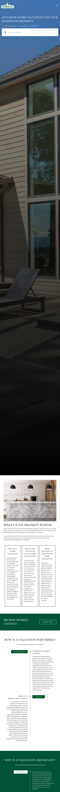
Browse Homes (48, 622)
